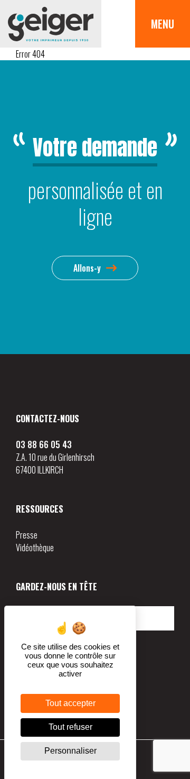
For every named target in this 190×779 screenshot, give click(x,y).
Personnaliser (70, 750)
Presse (26, 534)
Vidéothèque (35, 547)
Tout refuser (70, 726)
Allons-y (87, 268)
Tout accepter (70, 703)
